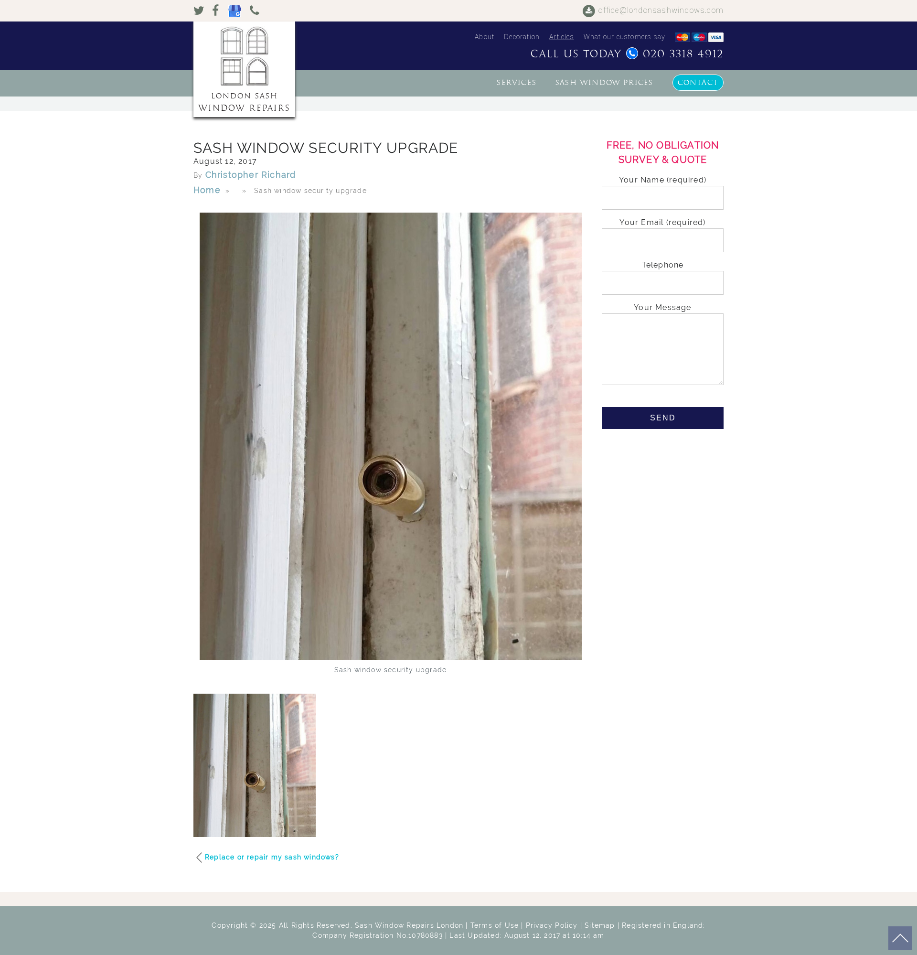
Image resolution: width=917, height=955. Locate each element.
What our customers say (624, 37)
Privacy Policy (552, 925)
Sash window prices (604, 82)
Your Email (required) (662, 222)
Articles (561, 37)
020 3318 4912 (683, 54)
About (484, 37)
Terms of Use (494, 925)
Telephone (663, 264)
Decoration (522, 37)
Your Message (662, 307)
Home (207, 190)
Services (516, 82)
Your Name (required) (662, 179)
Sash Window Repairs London (409, 925)
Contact (698, 82)
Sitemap (600, 925)
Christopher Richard (250, 175)
